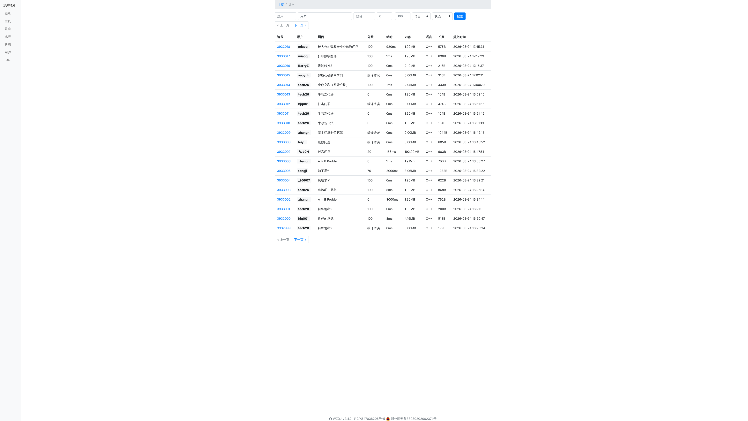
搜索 (460, 16)
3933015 (283, 75)
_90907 (304, 180)
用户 (8, 52)
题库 (8, 29)
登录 (8, 13)
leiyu (301, 142)
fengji (302, 171)
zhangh (304, 132)
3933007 (283, 152)
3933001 (283, 209)
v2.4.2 (347, 419)
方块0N (303, 152)
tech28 (303, 209)
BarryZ (303, 66)
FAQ (8, 60)
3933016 (283, 66)
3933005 (284, 171)
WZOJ (337, 419)
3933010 (283, 123)
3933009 (284, 132)
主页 (8, 21)
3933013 (283, 94)
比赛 (8, 37)
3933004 (284, 180)
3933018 (283, 47)
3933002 (284, 199)
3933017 (283, 56)
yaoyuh (303, 75)
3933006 (284, 161)
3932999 (284, 228)
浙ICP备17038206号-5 (369, 419)
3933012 (283, 104)
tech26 (303, 85)
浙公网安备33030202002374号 (414, 419)
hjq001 (303, 104)
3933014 (283, 85)
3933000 (284, 218)
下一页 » (300, 25)
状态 (8, 44)
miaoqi (303, 47)
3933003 (284, 190)
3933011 (283, 113)
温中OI (9, 5)
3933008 (284, 142)
